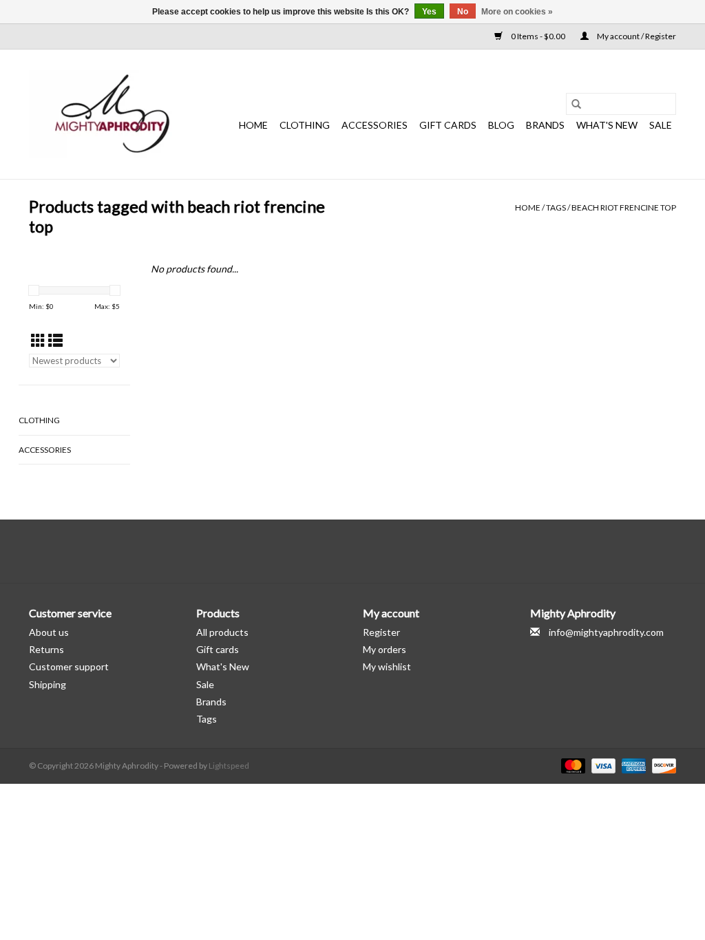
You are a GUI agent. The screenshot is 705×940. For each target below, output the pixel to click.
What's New (222, 666)
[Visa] (602, 765)
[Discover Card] (661, 765)
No (462, 12)
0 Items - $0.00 (538, 36)
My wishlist (387, 666)
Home (253, 125)
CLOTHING (305, 125)
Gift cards (447, 125)
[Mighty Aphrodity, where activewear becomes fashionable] (113, 114)
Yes (429, 12)
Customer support (69, 666)
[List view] (55, 340)
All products (222, 632)
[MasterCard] (571, 765)
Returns (46, 649)
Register (381, 632)
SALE (660, 125)
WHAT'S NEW (607, 125)
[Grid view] (38, 340)
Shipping (47, 684)
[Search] (576, 104)
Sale (205, 684)
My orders (384, 649)
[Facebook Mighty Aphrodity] (317, 551)
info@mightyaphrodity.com (606, 632)
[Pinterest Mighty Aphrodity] (365, 551)
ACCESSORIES (374, 125)
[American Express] (632, 765)
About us (49, 632)
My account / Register (636, 36)
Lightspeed (229, 765)
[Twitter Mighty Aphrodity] (341, 551)
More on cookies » (517, 12)
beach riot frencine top (623, 207)
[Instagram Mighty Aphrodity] (389, 551)
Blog (501, 125)
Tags (556, 207)
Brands (545, 125)
